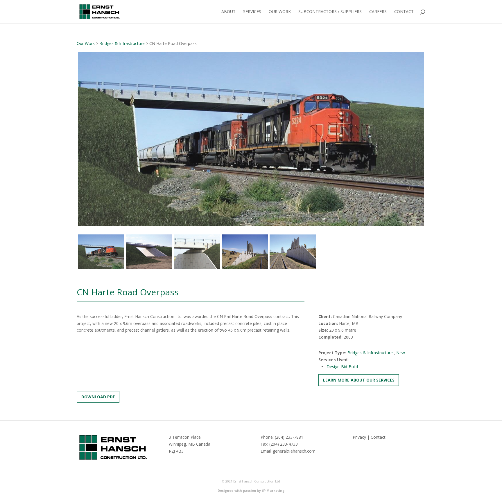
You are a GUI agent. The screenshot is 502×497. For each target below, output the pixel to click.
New (400, 352)
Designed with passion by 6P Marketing (251, 490)
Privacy (359, 437)
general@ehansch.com (294, 451)
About (228, 12)
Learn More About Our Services (359, 380)
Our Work (280, 12)
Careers (378, 12)
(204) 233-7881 (289, 437)
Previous (69, 144)
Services (252, 12)
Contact (404, 12)
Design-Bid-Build (342, 366)
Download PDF (98, 397)
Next (434, 144)
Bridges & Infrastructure (122, 43)
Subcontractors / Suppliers (330, 12)
